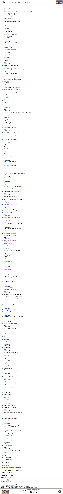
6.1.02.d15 (7, 301)
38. (2, 148)
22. (2, 95)
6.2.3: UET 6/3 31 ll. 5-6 (15, 320)
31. (2, 125)
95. (2, 461)
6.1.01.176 (7, 232)
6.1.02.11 (7, 248)
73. (2, 440)
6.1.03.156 (7, 63)
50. (2, 191)
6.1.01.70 (7, 448)
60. (2, 223)
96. (2, 462)
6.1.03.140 (7, 379)
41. (2, 156)
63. (2, 235)
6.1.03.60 (7, 315)
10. (2, 60)
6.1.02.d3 (7, 130)
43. (2, 165)
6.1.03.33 (7, 410)
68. (2, 426)
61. (2, 228)
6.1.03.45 (7, 186)
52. (2, 199)
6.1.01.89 (7, 181)
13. (2, 73)
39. (2, 149)
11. (2, 65)
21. (2, 94)
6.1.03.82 (7, 46)
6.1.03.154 (7, 34)
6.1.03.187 (7, 403)
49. (2, 187)
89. (2, 445)
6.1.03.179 (7, 292)
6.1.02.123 (7, 397)
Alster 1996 (2, 467)
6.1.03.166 (7, 308)
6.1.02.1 (7, 11)
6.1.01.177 (7, 238)
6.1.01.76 (7, 41)
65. (2, 241)
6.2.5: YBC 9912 (13, 68)
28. (2, 117)
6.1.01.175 (7, 215)
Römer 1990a (3, 470)
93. (2, 457)
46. (2, 173)
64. (2, 240)
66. (2, 420)
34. (2, 135)
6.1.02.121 (7, 391)
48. (2, 182)
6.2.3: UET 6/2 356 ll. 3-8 (27, 11)
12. (2, 69)
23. (2, 97)
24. (2, 100)
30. (2, 123)
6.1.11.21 (7, 176)
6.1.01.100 (7, 227)
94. (2, 459)
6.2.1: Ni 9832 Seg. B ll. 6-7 (16, 186)
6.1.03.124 (7, 52)
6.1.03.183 (7, 423)
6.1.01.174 (7, 202)
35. (2, 139)
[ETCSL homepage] (59, 3)
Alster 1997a (3, 468)
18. (2, 87)
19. (2, 89)
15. (2, 79)
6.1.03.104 (7, 266)
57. (2, 217)
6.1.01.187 (7, 274)
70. (2, 433)
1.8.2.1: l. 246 (13, 34)
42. (2, 161)
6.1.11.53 (12, 417)
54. (2, 206)
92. (2, 455)
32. (2, 127)
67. (2, 424)
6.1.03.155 (7, 57)
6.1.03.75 (7, 68)
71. (2, 435)
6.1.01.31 (7, 160)
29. (2, 119)
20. (2, 92)
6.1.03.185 (7, 194)
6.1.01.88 (7, 78)
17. (2, 82)
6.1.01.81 (7, 115)
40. (2, 153)
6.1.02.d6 (7, 110)
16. (2, 81)
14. (2, 282)
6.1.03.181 (7, 355)
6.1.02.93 (7, 320)
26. (2, 107)
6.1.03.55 (7, 209)
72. (2, 438)
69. (2, 430)
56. (2, 212)
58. (2, 219)
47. (2, 177)
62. (2, 233)
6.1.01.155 (7, 365)
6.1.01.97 (7, 417)
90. (2, 450)
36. (2, 142)
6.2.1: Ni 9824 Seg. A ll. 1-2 (15, 11)
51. (2, 196)
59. (2, 220)
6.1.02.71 (7, 344)
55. (2, 210)
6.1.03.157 (12, 78)
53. (2, 204)
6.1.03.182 (7, 360)
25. (2, 104)
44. (2, 166)
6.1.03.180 (7, 350)
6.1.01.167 (7, 85)
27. (2, 112)
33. (2, 132)
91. (2, 453)
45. (2, 170)
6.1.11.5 (11, 209)
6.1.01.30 (7, 326)
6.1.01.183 (7, 286)
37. (2, 146)
